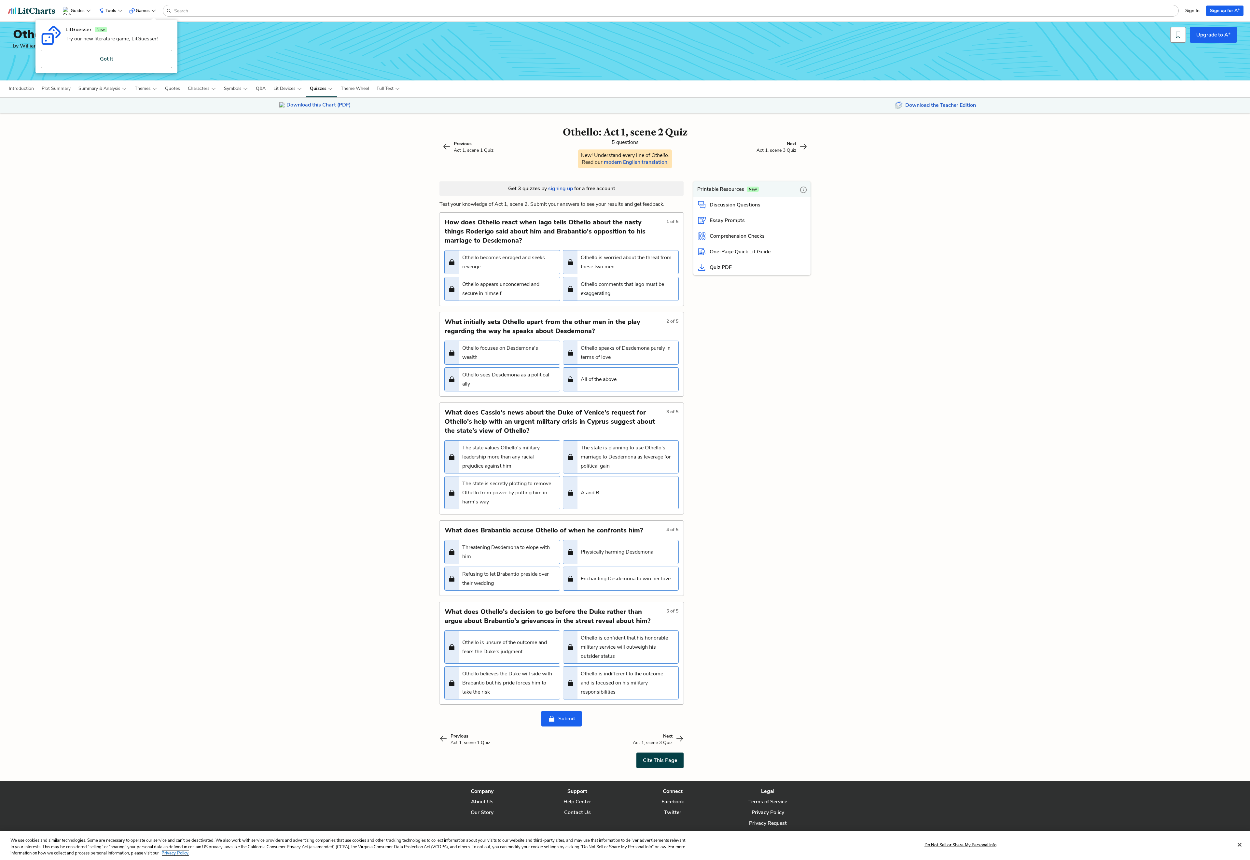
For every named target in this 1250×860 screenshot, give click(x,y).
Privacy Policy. (175, 853)
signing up (560, 188)
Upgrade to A (1213, 34)
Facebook (672, 801)
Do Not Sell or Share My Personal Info (960, 845)
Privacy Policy (768, 812)
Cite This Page (660, 760)
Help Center (577, 801)
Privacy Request (768, 823)
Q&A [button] (261, 88)
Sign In (1192, 10)
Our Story (482, 812)
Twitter (672, 812)
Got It (106, 59)
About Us (482, 801)
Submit (566, 718)
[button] (21, 88)
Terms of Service (767, 801)
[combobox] (675, 10)
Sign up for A (1225, 10)
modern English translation (635, 162)
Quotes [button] (172, 88)
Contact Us (577, 812)
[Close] (1239, 845)
